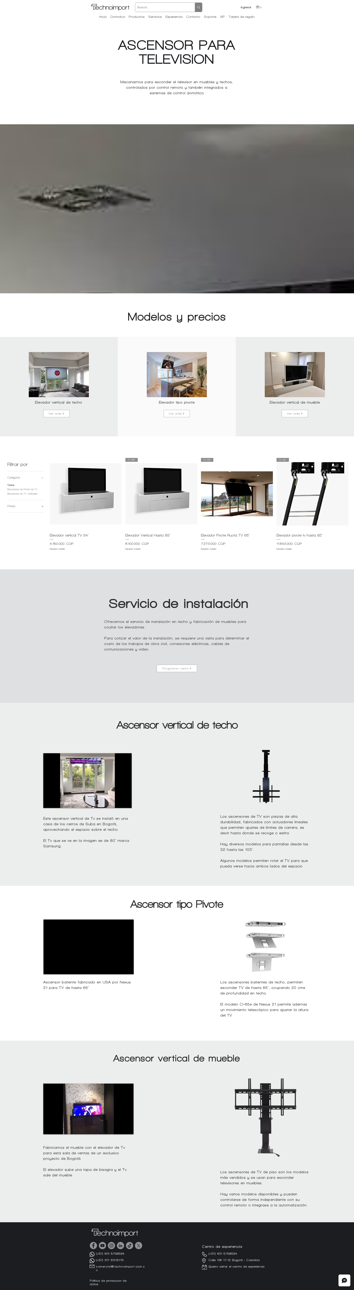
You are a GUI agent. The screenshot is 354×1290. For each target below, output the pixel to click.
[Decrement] (52, 556)
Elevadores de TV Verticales (22, 493)
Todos (10, 485)
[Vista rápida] (86, 494)
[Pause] (48, 803)
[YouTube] (102, 1245)
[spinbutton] (85, 556)
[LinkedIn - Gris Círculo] (120, 1245)
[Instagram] (111, 1245)
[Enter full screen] (126, 803)
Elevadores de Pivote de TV (22, 489)
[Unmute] (54, 803)
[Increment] (118, 556)
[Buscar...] (198, 7)
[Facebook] (93, 1245)
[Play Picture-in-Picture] (120, 803)
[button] (259, 6)
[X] (138, 1245)
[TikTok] (129, 1245)
